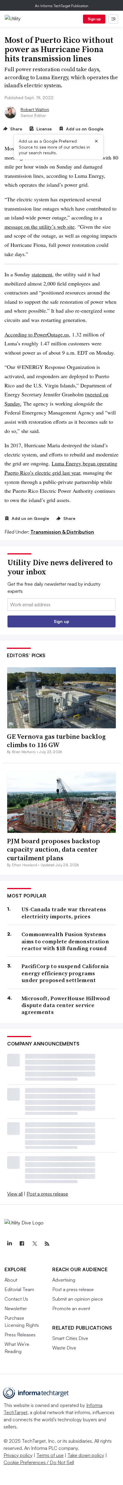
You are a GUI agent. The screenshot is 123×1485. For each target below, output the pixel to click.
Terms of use (50, 1455)
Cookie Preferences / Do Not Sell (39, 1462)
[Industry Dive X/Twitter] (34, 1244)
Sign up (94, 19)
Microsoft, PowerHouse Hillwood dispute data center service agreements (65, 1005)
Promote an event (71, 1308)
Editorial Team (19, 1289)
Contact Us (16, 1299)
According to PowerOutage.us (36, 334)
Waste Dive (64, 1348)
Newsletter (15, 1308)
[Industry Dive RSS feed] (47, 1244)
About (10, 1280)
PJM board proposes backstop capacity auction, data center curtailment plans (53, 849)
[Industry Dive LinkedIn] (9, 1244)
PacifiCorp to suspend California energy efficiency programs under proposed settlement (65, 973)
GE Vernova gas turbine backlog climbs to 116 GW (56, 740)
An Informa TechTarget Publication (61, 6)
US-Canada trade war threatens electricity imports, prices (63, 913)
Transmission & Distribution (62, 532)
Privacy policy (18, 1455)
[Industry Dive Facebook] (22, 1244)
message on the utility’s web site (39, 226)
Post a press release (47, 1194)
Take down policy (85, 1455)
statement (42, 274)
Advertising (63, 1280)
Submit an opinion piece (77, 1299)
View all (15, 1194)
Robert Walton (35, 109)
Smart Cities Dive (70, 1338)
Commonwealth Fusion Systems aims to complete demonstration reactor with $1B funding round (65, 941)
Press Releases (20, 1335)
